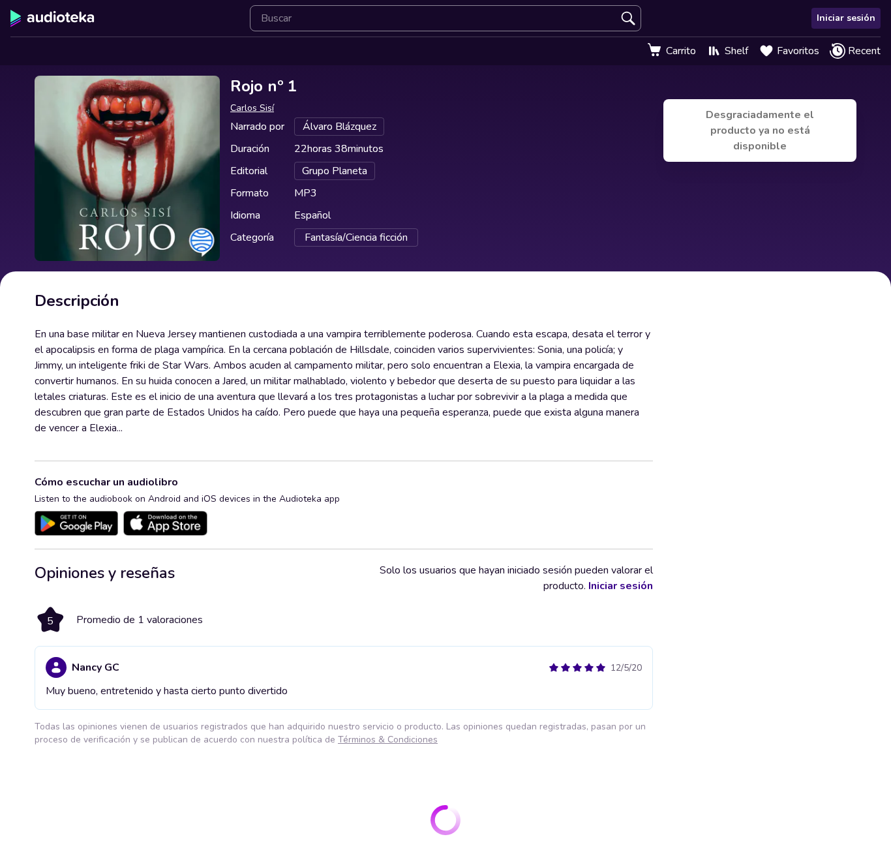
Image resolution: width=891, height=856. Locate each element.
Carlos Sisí (252, 108)
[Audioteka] (52, 18)
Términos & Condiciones (388, 739)
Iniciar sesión (846, 18)
